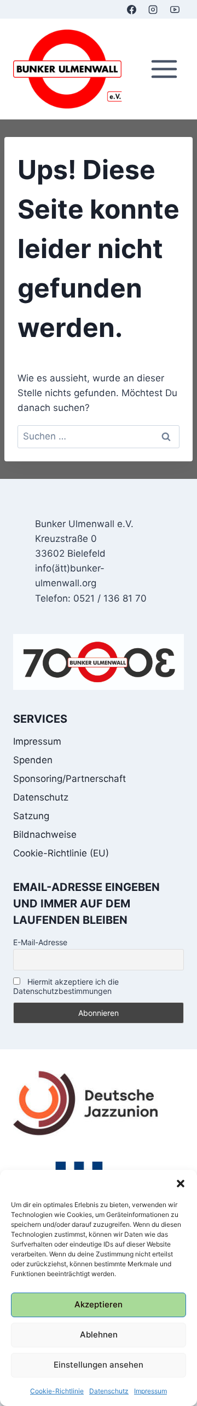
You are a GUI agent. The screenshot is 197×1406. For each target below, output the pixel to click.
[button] (180, 1183)
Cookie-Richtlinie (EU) (61, 853)
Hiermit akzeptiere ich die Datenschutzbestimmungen (66, 986)
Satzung (31, 815)
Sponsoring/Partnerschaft (69, 778)
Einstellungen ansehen (98, 1364)
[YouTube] (174, 9)
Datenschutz (109, 1391)
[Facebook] (132, 9)
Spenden (33, 760)
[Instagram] (153, 9)
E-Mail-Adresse (40, 942)
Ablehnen (99, 1334)
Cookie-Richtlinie (57, 1391)
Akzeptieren (98, 1304)
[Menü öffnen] (164, 69)
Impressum (150, 1391)
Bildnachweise (45, 834)
